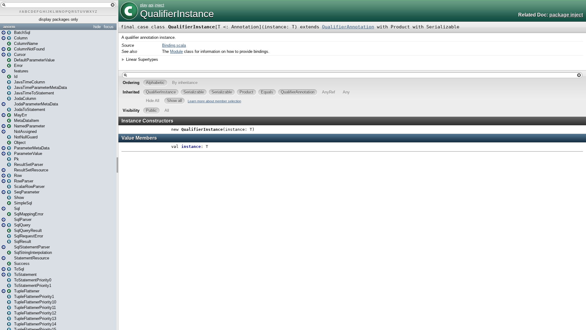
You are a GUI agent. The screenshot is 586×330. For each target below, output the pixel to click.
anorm (9, 26)
